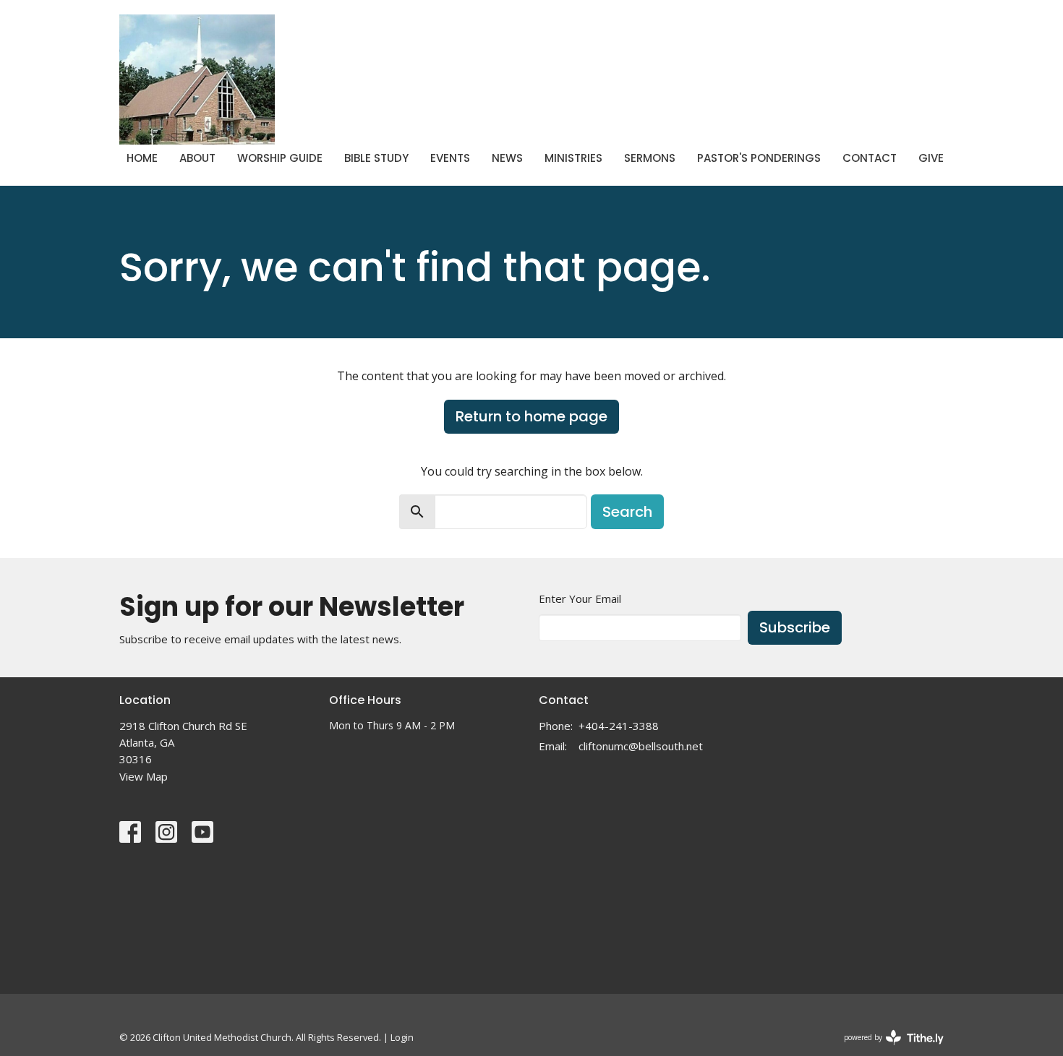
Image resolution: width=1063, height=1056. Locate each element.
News (507, 158)
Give (931, 158)
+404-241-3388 (619, 725)
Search (627, 512)
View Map (143, 776)
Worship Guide (280, 158)
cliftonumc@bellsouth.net (641, 746)
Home (142, 158)
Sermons (649, 158)
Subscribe (794, 627)
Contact (869, 158)
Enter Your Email (580, 598)
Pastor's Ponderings (759, 158)
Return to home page (531, 416)
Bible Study (376, 158)
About (197, 158)
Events (450, 158)
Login (402, 1037)
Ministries (573, 158)
